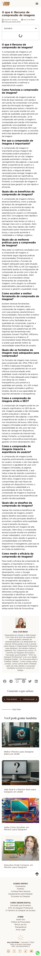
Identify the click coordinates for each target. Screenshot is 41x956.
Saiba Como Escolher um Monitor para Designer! (16, 828)
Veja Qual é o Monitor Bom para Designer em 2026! (20, 790)
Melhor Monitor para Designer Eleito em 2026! (19, 753)
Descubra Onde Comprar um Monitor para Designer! (18, 866)
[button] (37, 4)
